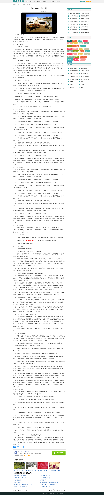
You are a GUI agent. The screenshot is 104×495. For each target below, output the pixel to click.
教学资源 (72, 87)
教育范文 (45, 1)
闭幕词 (71, 84)
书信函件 (39, 1)
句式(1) (80, 40)
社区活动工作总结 (74, 76)
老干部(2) (70, 51)
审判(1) (69, 54)
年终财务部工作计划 (44, 478)
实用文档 (58, 1)
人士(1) (81, 48)
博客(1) (81, 43)
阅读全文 (42, 11)
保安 (15, 446)
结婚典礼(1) (76, 46)
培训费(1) (80, 54)
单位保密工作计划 (18, 482)
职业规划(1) (70, 56)
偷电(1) (69, 62)
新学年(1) (82, 59)
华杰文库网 (50, 493)
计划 (22, 446)
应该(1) (69, 40)
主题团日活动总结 (74, 68)
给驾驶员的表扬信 (85, 70)
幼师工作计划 (42, 480)
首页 (27, 1)
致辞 (82, 87)
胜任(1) (77, 56)
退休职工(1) (83, 56)
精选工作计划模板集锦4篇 (20, 486)
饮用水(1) (76, 59)
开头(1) (74, 40)
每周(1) (86, 43)
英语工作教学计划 (85, 68)
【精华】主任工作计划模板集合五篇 (23, 484)
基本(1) (69, 43)
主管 (18, 446)
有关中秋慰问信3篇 (74, 13)
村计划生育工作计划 (44, 486)
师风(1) (82, 51)
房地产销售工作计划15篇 (20, 475)
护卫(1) (85, 40)
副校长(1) (75, 48)
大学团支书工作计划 (44, 475)
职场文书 (32, 1)
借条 (82, 81)
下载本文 (46, 11)
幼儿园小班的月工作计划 (20, 478)
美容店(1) (86, 54)
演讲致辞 (51, 1)
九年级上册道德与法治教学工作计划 (48, 482)
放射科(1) (82, 46)
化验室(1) (76, 51)
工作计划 (28, 4)
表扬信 (71, 81)
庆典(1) (69, 46)
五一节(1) (75, 43)
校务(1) (86, 48)
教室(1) (69, 48)
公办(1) (74, 54)
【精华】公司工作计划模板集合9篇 (48, 484)
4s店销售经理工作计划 (19, 480)
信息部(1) (70, 59)
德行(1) (87, 51)
